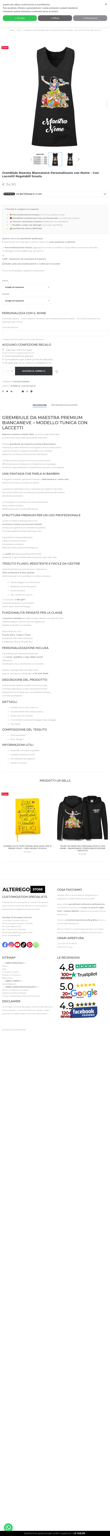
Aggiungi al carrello (33, 371)
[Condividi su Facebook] (3, 391)
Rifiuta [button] (56, 18)
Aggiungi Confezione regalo (19, 350)
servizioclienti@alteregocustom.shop (17, 932)
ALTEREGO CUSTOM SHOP (23, 386)
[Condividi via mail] (23, 391)
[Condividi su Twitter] (7, 391)
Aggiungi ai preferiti (57, 371)
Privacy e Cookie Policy (11, 996)
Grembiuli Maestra (20, 381)
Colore (5, 294)
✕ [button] (106, 4)
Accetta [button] (21, 18)
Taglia (5, 281)
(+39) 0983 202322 (13, 926)
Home (4, 966)
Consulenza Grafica (10, 972)
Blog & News (7, 978)
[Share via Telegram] (31, 391)
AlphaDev (22, 1030)
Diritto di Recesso (19, 993)
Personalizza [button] (91, 18)
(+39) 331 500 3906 (14, 929)
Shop (4, 969)
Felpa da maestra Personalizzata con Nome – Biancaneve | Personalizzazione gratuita (82, 848)
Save (6, 48)
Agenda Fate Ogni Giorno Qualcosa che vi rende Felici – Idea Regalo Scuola (28, 847)
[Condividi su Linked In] (11, 391)
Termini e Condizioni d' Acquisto (15, 990)
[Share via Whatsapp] (27, 391)
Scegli (82, 854)
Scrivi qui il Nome (10, 327)
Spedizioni (6, 993)
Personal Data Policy (31, 996)
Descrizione (40, 405)
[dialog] (55, 13)
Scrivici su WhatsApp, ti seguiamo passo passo (23, 270)
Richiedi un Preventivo (11, 975)
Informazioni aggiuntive (64, 405)
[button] (8, 1527)
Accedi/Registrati (9, 984)
